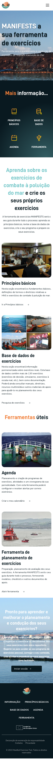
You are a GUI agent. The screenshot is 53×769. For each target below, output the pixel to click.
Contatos (19, 743)
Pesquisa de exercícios (13, 402)
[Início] (6, 5)
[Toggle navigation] (47, 5)
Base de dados (19, 709)
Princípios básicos (37, 702)
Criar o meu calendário (13, 500)
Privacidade (30, 743)
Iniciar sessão (21, 668)
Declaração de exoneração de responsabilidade (25, 740)
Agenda (38, 709)
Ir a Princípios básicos (12, 304)
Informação (12, 702)
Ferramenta (26, 717)
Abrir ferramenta (10, 591)
